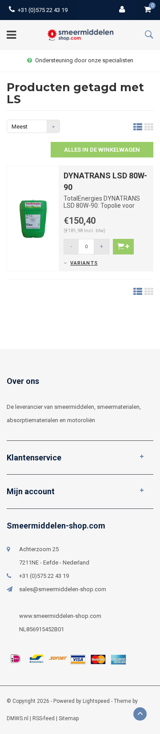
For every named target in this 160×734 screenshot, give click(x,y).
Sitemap (69, 718)
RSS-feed (43, 718)
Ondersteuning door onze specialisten (84, 60)
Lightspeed (96, 701)
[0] (147, 10)
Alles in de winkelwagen (102, 149)
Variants (84, 263)
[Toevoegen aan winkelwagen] (123, 246)
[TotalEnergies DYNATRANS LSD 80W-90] (33, 217)
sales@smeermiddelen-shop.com (62, 589)
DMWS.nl (17, 718)
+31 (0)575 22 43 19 (43, 10)
